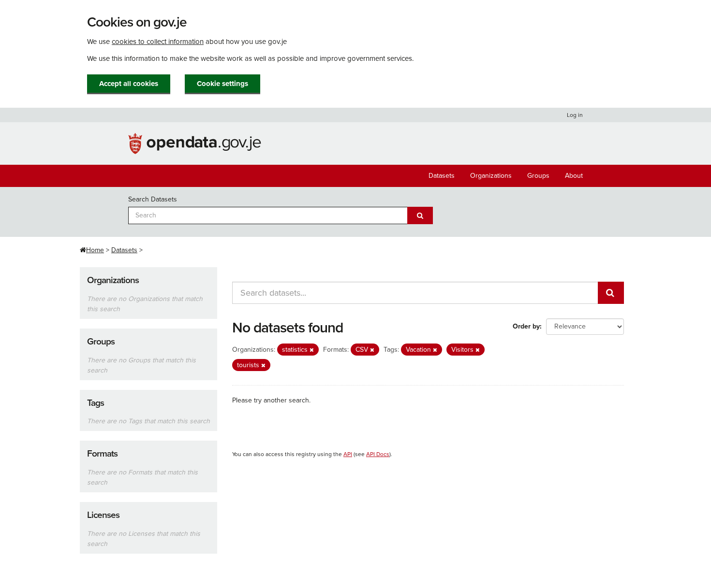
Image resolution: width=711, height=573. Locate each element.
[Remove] (312, 350)
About (574, 176)
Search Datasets (152, 199)
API (347, 454)
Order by (526, 326)
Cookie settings (222, 83)
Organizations (491, 176)
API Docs (377, 454)
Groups (538, 176)
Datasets (442, 176)
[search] (611, 293)
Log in (575, 115)
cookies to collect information (158, 41)
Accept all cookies (128, 83)
